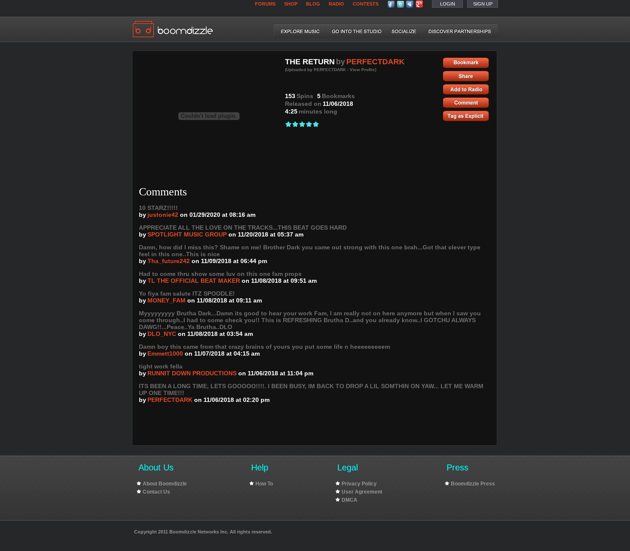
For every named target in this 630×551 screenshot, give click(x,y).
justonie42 (162, 214)
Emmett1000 (165, 353)
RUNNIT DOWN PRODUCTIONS (192, 373)
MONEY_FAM (166, 300)
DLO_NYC (161, 333)
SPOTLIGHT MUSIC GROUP (187, 234)
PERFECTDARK (375, 61)
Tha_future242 (168, 261)
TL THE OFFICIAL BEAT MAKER (193, 280)
